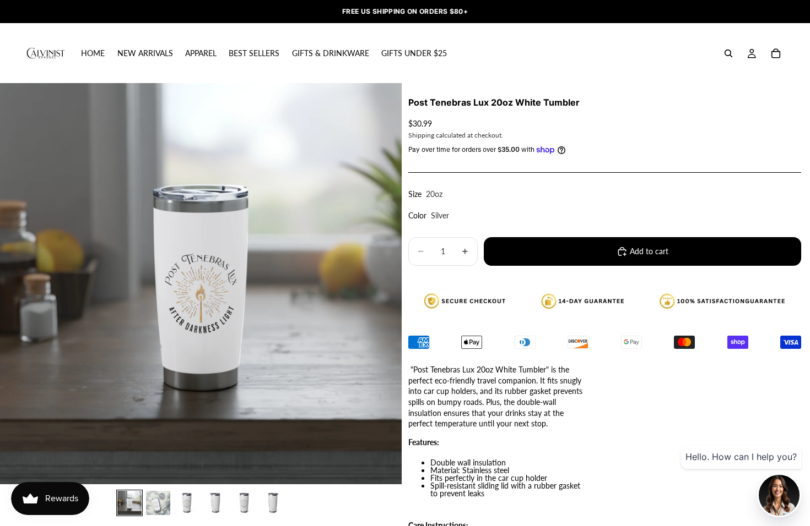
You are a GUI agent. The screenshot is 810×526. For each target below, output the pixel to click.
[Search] (728, 53)
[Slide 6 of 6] (273, 503)
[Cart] (776, 53)
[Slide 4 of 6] (215, 503)
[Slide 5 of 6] (244, 503)
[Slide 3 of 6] (187, 503)
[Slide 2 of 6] (158, 503)
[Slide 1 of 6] (129, 503)
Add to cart (649, 251)
